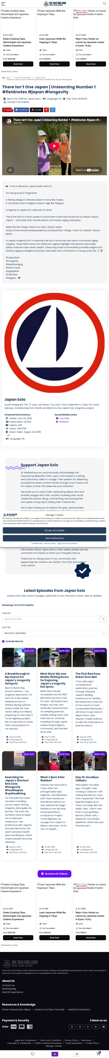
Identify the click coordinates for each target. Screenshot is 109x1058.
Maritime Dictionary (79, 1009)
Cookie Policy (37, 543)
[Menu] (3, 4)
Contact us (8, 985)
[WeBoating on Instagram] (80, 1026)
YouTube (64, 418)
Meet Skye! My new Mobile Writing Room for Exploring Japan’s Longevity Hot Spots (54, 680)
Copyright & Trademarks (19, 1043)
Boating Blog (9, 988)
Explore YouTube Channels (49, 1009)
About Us (8, 981)
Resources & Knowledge (18, 1004)
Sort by (6, 627)
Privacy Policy (50, 543)
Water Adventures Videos (16, 1009)
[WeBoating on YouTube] (104, 1026)
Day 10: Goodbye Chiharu (87, 778)
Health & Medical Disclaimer (48, 1043)
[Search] (104, 4)
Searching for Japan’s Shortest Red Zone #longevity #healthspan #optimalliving (17, 785)
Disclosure (86, 1040)
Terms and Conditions (50, 1040)
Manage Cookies (54, 1046)
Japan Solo (40, 77)
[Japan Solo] (54, 342)
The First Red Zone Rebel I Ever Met (88, 675)
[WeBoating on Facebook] (72, 1026)
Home (7, 77)
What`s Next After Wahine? (52, 778)
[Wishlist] (32, 1054)
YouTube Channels (22, 77)
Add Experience (55, 1054)
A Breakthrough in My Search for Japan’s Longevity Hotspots (17, 678)
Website (64, 421)
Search (6, 613)
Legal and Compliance (67, 543)
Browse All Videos (56, 873)
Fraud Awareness (73, 1043)
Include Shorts (14, 641)
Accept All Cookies (54, 530)
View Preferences (54, 538)
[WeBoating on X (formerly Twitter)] (88, 1026)
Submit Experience (12, 992)
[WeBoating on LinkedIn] (96, 1026)
